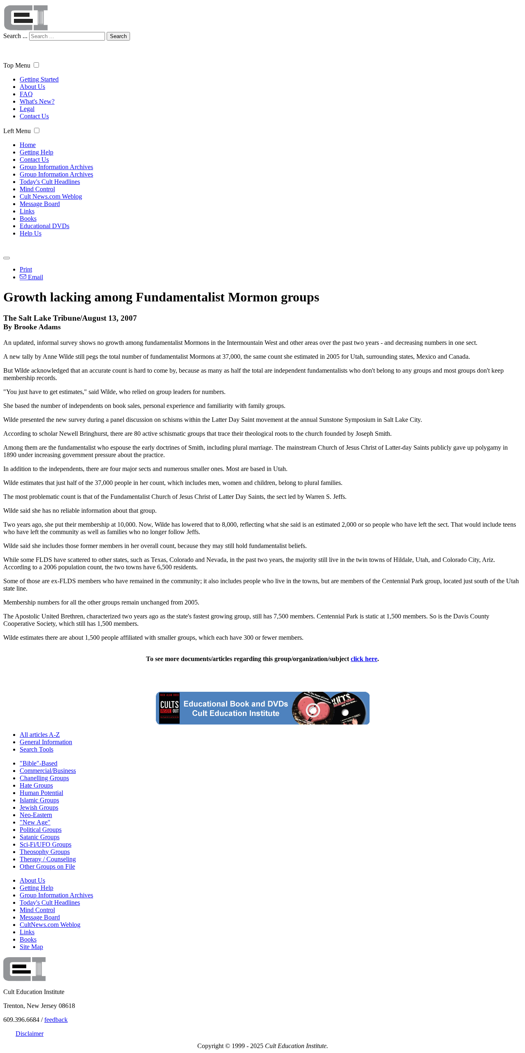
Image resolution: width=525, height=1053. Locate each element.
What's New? (37, 101)
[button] (36, 65)
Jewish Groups (39, 807)
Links (27, 211)
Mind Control (37, 189)
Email (34, 277)
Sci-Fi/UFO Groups (45, 844)
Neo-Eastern (36, 814)
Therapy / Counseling (48, 859)
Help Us (30, 233)
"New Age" (35, 822)
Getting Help (36, 152)
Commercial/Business (48, 770)
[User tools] (6, 258)
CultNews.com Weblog (50, 924)
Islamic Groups (39, 800)
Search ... (15, 35)
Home (28, 144)
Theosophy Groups (45, 851)
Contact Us (34, 116)
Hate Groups (36, 785)
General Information (46, 741)
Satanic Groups (39, 836)
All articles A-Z (40, 734)
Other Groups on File (47, 866)
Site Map (31, 946)
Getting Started (39, 79)
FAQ (26, 94)
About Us (32, 86)
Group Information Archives (56, 166)
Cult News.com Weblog (51, 196)
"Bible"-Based (38, 763)
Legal (27, 108)
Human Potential (41, 792)
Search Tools (36, 749)
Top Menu (16, 65)
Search (118, 36)
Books (28, 218)
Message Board (40, 203)
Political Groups (41, 829)
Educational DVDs (44, 225)
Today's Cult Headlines (50, 181)
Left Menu (17, 130)
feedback (56, 1019)
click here (364, 658)
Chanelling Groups (44, 777)
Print (26, 269)
